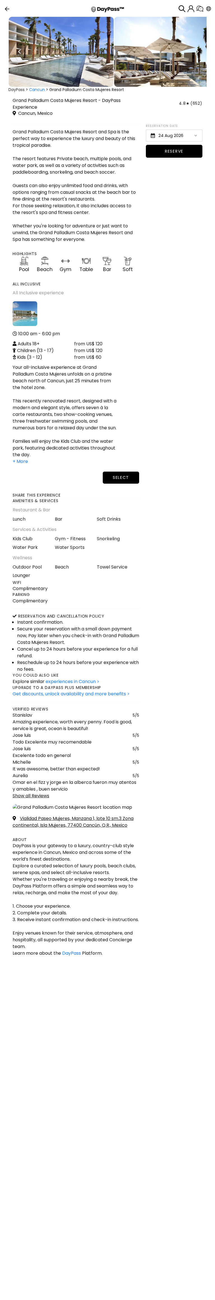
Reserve (174, 151)
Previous (19, 52)
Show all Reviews (31, 796)
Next (197, 52)
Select (121, 477)
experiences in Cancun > (72, 681)
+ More (20, 461)
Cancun (37, 89)
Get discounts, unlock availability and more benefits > (71, 694)
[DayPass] (107, 9)
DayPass (16, 89)
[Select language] (208, 9)
